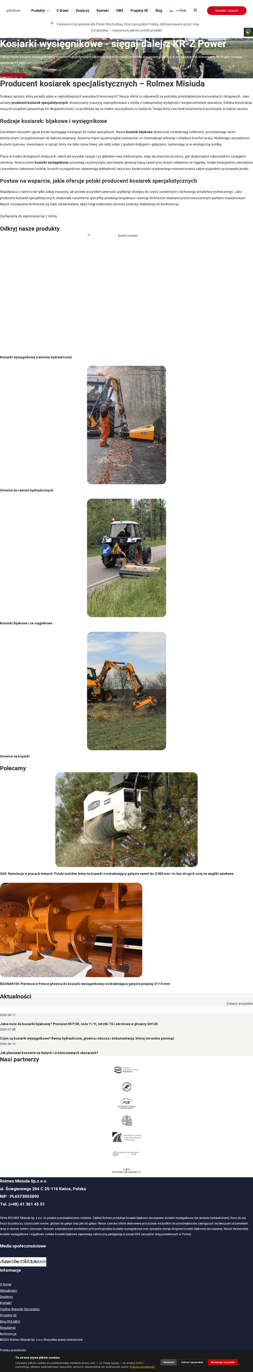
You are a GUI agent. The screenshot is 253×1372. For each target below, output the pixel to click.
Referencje (8, 1334)
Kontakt (103, 10)
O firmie (62, 10)
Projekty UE (139, 10)
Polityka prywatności (13, 1350)
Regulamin (8, 1327)
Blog (159, 10)
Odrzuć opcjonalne (192, 1362)
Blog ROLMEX (10, 1321)
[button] (195, 11)
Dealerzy (82, 10)
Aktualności (8, 1290)
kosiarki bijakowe (12, 144)
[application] (47, 10)
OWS (119, 10)
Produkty (38, 10)
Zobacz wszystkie (240, 1003)
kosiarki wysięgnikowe (63, 169)
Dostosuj (169, 1362)
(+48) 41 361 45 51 (27, 1204)
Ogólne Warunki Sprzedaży (20, 1309)
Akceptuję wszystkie (223, 1362)
